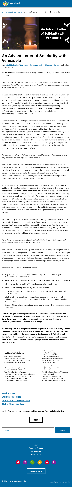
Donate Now (36, 471)
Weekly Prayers (9, 393)
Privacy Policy (22, 481)
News (36, 445)
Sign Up (36, 420)
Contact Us (36, 454)
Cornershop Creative (63, 482)
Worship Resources (11, 396)
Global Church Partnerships (16, 400)
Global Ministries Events (14, 404)
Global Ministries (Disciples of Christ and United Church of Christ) (31, 65)
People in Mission (36, 448)
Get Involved (36, 451)
